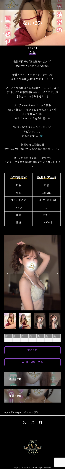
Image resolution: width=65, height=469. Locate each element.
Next (57, 272)
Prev (7, 272)
